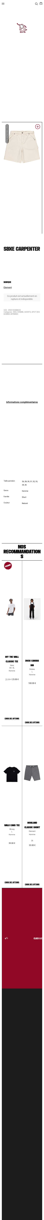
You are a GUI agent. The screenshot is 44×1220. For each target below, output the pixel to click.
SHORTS (27, 312)
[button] (37, 127)
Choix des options (12, 719)
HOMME (20, 312)
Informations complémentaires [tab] (22, 402)
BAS (15, 312)
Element (8, 287)
